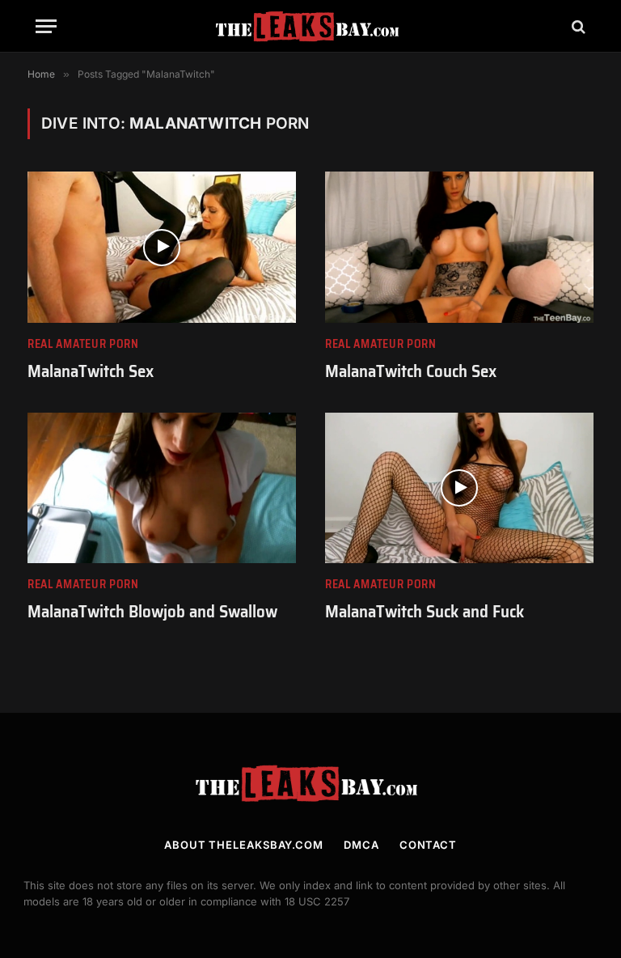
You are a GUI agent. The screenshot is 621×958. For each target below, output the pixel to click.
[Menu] (46, 26)
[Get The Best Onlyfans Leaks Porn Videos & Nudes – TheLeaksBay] (310, 26)
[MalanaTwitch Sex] (161, 247)
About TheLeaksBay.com (243, 844)
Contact (428, 844)
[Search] (576, 26)
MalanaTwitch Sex (90, 372)
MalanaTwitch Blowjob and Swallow (152, 612)
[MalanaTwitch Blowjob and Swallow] (161, 488)
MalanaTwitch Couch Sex (410, 372)
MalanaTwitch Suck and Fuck (424, 612)
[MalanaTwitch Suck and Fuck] (459, 488)
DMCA (361, 844)
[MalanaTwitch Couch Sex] (459, 247)
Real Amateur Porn (83, 344)
